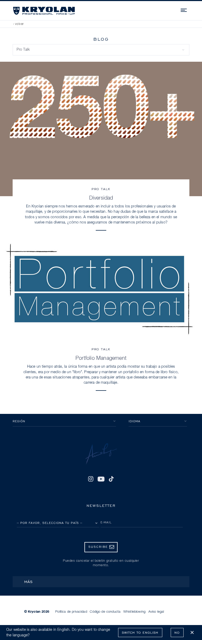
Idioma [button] (134, 421)
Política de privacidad (71, 611)
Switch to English (140, 632)
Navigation (184, 9)
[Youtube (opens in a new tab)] (101, 479)
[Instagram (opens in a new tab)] (90, 479)
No (177, 632)
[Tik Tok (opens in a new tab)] (111, 479)
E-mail (106, 522)
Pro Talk (101, 189)
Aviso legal (156, 611)
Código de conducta (105, 611)
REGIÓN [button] (19, 421)
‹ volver (18, 24)
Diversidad (101, 198)
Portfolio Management (101, 358)
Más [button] (28, 581)
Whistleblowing (134, 611)
